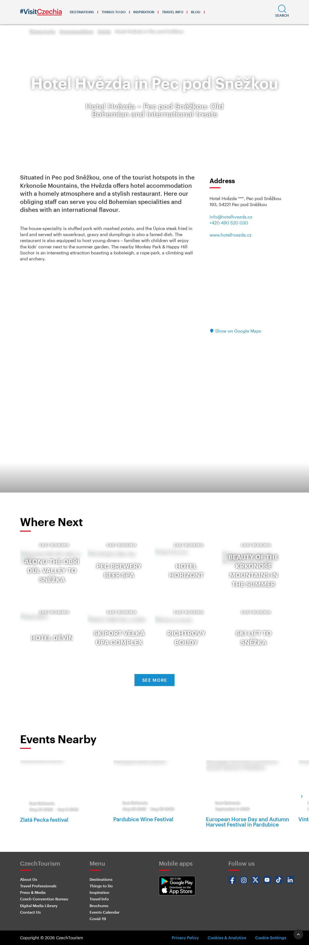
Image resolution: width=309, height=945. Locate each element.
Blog (195, 12)
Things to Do (114, 12)
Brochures (99, 905)
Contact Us (30, 912)
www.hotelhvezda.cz (231, 234)
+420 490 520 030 (229, 222)
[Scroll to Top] (298, 934)
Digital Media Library (38, 905)
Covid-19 (98, 918)
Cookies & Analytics (227, 937)
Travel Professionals (38, 885)
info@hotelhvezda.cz (231, 216)
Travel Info (172, 12)
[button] (282, 12)
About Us (28, 879)
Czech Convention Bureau (44, 898)
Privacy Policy (185, 937)
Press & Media (33, 892)
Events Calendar (104, 912)
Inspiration (143, 12)
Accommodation (76, 31)
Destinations (82, 12)
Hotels (104, 31)
